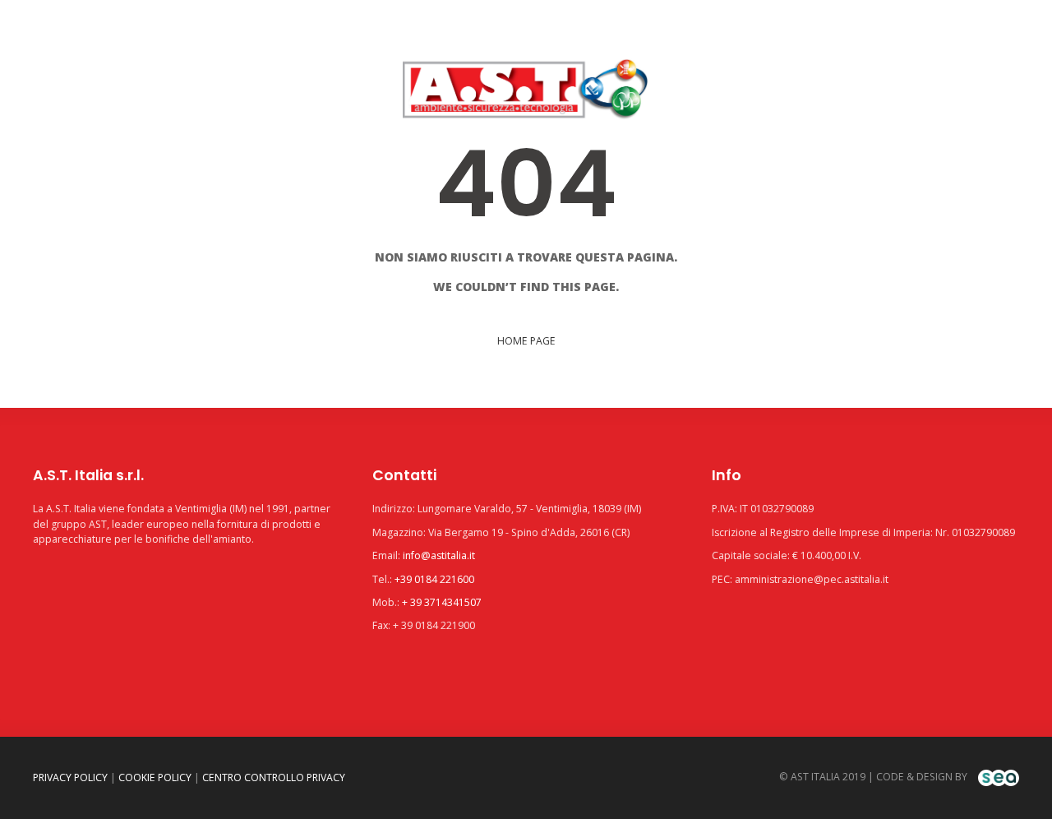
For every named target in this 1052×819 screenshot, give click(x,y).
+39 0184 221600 (434, 579)
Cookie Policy (154, 777)
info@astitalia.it (439, 555)
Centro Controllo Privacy (273, 777)
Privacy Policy (70, 777)
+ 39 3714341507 (442, 602)
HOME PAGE (526, 341)
